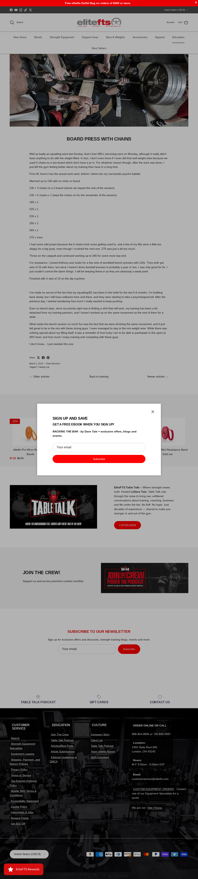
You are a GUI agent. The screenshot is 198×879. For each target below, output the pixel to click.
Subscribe (99, 459)
